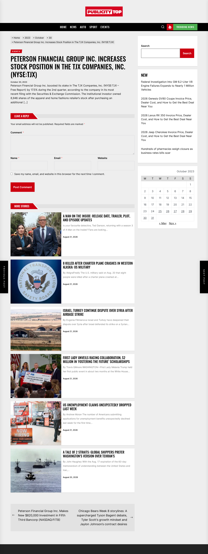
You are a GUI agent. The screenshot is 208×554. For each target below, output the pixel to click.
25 (160, 211)
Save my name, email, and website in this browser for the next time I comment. (59, 174)
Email (58, 158)
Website (102, 158)
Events (105, 27)
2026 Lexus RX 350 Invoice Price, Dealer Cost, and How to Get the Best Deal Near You (166, 119)
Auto (83, 27)
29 (190, 211)
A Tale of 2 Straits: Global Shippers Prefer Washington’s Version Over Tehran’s (93, 454)
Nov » (172, 223)
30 (145, 218)
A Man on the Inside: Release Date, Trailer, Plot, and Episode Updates (96, 217)
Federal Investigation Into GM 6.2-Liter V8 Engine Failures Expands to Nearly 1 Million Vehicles (167, 85)
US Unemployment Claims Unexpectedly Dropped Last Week (97, 406)
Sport (94, 27)
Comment (17, 132)
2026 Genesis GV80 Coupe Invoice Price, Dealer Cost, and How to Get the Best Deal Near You (167, 102)
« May (163, 223)
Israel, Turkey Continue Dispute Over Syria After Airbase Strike (98, 312)
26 (167, 211)
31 (152, 218)
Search (145, 45)
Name (15, 158)
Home (63, 27)
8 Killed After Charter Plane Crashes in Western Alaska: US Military (98, 265)
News (73, 27)
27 (175, 211)
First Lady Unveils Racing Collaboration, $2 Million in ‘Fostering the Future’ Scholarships (96, 359)
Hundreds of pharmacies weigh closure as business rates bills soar (167, 150)
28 (182, 211)
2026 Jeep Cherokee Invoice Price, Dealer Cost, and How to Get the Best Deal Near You (167, 136)
